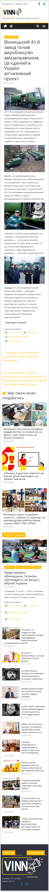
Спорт (37, 567)
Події (15, 37)
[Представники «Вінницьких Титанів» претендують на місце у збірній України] (24, 541)
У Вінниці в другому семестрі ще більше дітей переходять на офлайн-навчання (24, 476)
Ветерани (9, 567)
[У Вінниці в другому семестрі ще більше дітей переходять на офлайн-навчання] (24, 448)
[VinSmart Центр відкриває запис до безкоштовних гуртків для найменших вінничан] (11, 761)
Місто (8, 37)
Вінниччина (32, 859)
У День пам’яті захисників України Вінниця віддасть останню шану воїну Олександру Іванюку (33, 710)
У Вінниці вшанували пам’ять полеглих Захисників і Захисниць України (31, 784)
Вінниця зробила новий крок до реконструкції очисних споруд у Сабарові (32, 692)
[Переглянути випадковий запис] (44, 26)
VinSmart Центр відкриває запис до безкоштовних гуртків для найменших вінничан (32, 766)
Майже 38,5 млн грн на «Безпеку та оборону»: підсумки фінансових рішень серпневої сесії (31, 728)
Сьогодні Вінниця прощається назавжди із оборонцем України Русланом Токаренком (32, 674)
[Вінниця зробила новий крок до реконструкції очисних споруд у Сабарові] (11, 687)
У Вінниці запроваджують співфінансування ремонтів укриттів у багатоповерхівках (30, 747)
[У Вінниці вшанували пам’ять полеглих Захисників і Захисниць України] (11, 779)
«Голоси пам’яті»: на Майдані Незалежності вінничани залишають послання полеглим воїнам (31, 803)
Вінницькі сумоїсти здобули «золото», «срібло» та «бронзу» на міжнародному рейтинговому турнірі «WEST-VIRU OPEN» (24, 519)
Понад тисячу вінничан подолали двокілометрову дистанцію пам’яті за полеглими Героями (31, 824)
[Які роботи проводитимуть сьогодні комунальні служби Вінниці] (11, 651)
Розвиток (28, 567)
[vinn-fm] (22, 858)
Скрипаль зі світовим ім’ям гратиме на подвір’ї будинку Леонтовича (20, 356)
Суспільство (32, 877)
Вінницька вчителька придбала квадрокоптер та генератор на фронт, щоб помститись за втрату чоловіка (23, 433)
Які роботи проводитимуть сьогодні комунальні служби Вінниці (32, 657)
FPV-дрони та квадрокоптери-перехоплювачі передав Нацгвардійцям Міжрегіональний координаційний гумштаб (23, 636)
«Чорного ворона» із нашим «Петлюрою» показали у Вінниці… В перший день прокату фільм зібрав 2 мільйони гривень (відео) (24, 378)
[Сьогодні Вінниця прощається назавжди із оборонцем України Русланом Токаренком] (11, 669)
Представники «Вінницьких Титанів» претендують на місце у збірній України (21, 577)
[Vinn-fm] (5, 26)
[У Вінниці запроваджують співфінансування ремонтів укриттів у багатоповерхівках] (11, 741)
